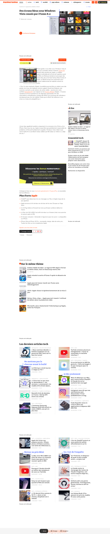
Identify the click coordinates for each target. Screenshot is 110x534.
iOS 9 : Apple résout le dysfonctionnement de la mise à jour (46, 291)
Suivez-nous (62, 59)
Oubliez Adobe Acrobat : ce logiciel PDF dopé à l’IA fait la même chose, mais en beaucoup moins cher (46, 268)
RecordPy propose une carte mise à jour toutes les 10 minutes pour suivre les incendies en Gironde (79, 165)
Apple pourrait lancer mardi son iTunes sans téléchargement (43, 284)
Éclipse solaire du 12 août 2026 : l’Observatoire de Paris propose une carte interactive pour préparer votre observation (78, 158)
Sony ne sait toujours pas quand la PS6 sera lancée (41, 481)
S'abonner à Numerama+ (41, 183)
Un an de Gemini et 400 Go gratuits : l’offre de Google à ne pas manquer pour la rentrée (81, 365)
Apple (34, 195)
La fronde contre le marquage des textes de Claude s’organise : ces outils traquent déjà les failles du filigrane (79, 470)
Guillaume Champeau (29, 33)
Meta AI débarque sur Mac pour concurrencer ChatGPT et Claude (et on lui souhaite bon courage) (80, 380)
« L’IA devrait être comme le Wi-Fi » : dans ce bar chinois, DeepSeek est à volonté (41, 495)
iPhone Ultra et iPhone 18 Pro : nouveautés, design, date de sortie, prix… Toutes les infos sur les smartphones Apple (42, 222)
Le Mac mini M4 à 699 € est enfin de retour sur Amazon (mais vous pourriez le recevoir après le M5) (41, 458)
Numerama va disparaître (76, 170)
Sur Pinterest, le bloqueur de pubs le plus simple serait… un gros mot (80, 457)
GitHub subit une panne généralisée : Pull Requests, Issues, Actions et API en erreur (81, 483)
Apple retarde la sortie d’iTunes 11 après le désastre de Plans (46, 276)
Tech (89, 6)
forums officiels (49, 92)
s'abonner (103, 2)
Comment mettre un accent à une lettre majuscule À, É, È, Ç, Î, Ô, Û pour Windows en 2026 (79, 150)
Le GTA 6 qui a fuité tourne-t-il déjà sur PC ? (41, 369)
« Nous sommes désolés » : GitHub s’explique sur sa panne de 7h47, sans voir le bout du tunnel (41, 352)
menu (21, 2)
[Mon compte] (93, 2)
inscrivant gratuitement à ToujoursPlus (46, 191)
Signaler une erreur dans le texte (28, 227)
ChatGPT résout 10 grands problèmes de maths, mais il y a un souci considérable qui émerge (81, 143)
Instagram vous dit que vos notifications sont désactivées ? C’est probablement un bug (80, 392)
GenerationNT (29, 92)
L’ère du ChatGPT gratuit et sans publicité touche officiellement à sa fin (80, 442)
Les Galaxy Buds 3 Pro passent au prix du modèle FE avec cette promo (80, 495)
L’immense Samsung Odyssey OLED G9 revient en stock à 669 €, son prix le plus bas (41, 408)
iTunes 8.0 (62, 70)
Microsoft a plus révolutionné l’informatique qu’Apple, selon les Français (46, 306)
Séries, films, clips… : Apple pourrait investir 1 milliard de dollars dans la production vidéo (46, 299)
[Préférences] (96, 2)
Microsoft (29, 234)
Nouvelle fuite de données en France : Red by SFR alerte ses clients (41, 394)
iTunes (22, 234)
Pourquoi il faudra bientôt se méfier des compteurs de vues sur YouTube (41, 470)
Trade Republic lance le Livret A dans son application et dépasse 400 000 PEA (80, 405)
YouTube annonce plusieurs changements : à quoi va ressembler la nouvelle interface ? (80, 352)
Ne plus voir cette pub (25, 56)
